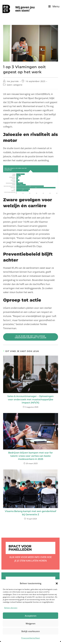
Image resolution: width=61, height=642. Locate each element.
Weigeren (30, 623)
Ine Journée (13, 81)
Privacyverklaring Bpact (30, 638)
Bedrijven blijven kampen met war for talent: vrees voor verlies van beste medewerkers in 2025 (30, 455)
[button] (56, 583)
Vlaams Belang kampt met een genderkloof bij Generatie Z (30, 513)
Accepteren (30, 615)
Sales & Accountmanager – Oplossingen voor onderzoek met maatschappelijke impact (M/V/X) (30, 399)
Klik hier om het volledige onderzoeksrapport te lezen (30, 337)
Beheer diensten (10, 607)
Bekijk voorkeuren (30, 631)
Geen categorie (14, 84)
